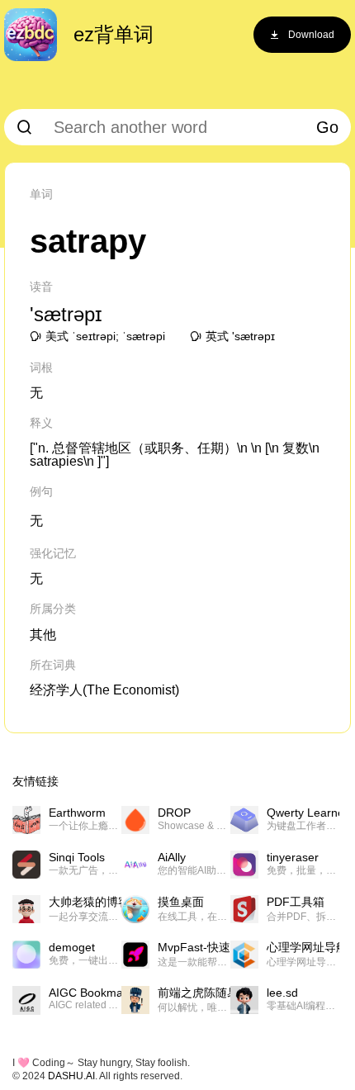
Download (311, 34)
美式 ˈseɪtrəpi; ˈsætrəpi (105, 336)
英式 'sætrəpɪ (240, 336)
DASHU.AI (71, 1076)
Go (327, 127)
